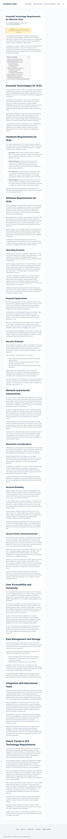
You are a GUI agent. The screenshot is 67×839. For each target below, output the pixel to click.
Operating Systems (13, 63)
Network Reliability (14, 71)
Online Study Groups (38, 3)
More (58, 3)
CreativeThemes (27, 836)
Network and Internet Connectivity (15, 68)
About (17, 829)
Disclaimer (38, 829)
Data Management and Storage (15, 75)
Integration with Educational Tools (15, 77)
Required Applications (14, 65)
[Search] (63, 3)
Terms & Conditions (46, 829)
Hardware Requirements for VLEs (15, 60)
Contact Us (23, 829)
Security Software (13, 66)
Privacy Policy (30, 829)
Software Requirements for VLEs (15, 62)
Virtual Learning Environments (13, 24)
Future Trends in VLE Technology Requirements (18, 78)
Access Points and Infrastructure (16, 72)
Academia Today (10, 4)
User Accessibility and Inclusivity (15, 74)
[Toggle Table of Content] (27, 57)
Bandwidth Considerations (15, 69)
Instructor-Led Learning (49, 3)
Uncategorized (28, 3)
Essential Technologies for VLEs (15, 59)
